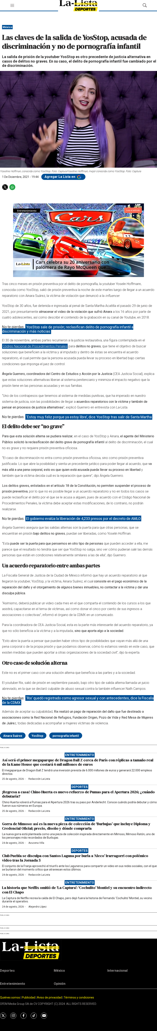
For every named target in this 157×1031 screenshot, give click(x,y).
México (7, 27)
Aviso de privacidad (49, 997)
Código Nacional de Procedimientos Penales (35, 346)
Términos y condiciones (79, 997)
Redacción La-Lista (39, 778)
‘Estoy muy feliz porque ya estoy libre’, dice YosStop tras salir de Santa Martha (89, 417)
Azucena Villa (36, 842)
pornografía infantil (66, 735)
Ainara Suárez (12, 735)
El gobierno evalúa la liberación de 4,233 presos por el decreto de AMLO (83, 518)
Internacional (117, 971)
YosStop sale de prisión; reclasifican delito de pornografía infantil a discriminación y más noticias (67, 329)
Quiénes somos (10, 997)
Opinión (59, 984)
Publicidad (29, 997)
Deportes (80, 787)
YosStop (37, 735)
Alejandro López (37, 906)
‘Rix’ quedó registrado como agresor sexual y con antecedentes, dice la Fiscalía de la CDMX (78, 700)
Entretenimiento (79, 755)
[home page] (78, 950)
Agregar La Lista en (60, 177)
